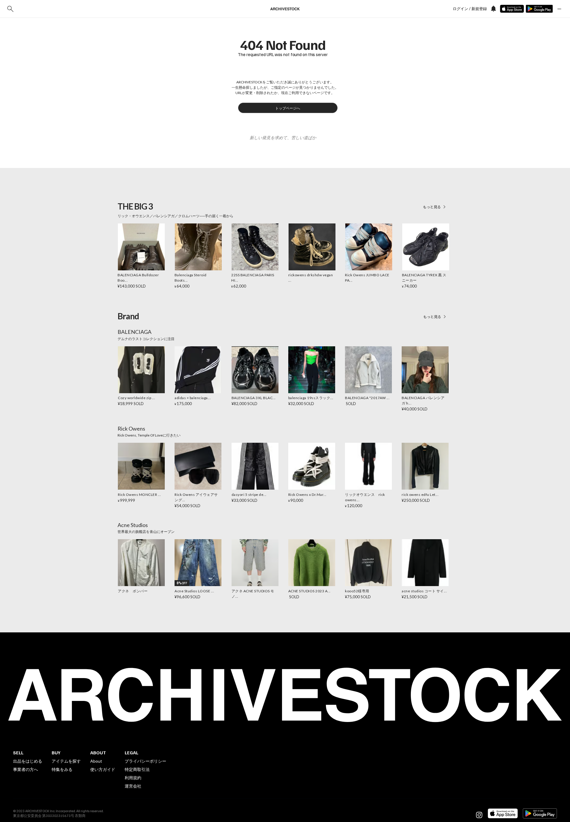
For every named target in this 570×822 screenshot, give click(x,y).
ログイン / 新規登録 (470, 9)
